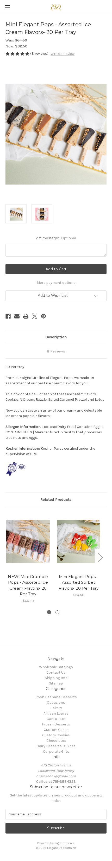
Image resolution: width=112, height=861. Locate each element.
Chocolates (56, 740)
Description (56, 337)
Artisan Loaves (56, 713)
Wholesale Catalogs (56, 667)
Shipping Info (56, 678)
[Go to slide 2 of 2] (57, 612)
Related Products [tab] (56, 499)
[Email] (17, 316)
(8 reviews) (39, 53)
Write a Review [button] (62, 54)
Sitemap (56, 683)
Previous (7, 557)
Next (100, 557)
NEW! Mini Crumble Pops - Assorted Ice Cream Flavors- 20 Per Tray (28, 585)
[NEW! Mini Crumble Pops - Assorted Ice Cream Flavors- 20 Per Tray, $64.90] (28, 541)
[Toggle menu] (7, 7)
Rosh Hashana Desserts (56, 697)
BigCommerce (64, 843)
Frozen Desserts (56, 724)
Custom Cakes (56, 730)
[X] (34, 316)
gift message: (56, 238)
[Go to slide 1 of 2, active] (49, 612)
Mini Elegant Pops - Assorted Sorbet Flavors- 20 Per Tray (79, 582)
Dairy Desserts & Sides (56, 746)
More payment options (56, 282)
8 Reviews (56, 351)
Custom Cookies (56, 735)
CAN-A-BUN (56, 719)
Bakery (56, 708)
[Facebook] (8, 316)
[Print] (25, 316)
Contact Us (56, 672)
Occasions (56, 702)
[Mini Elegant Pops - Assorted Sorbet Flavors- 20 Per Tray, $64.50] (78, 541)
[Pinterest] (43, 316)
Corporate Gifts (56, 751)
